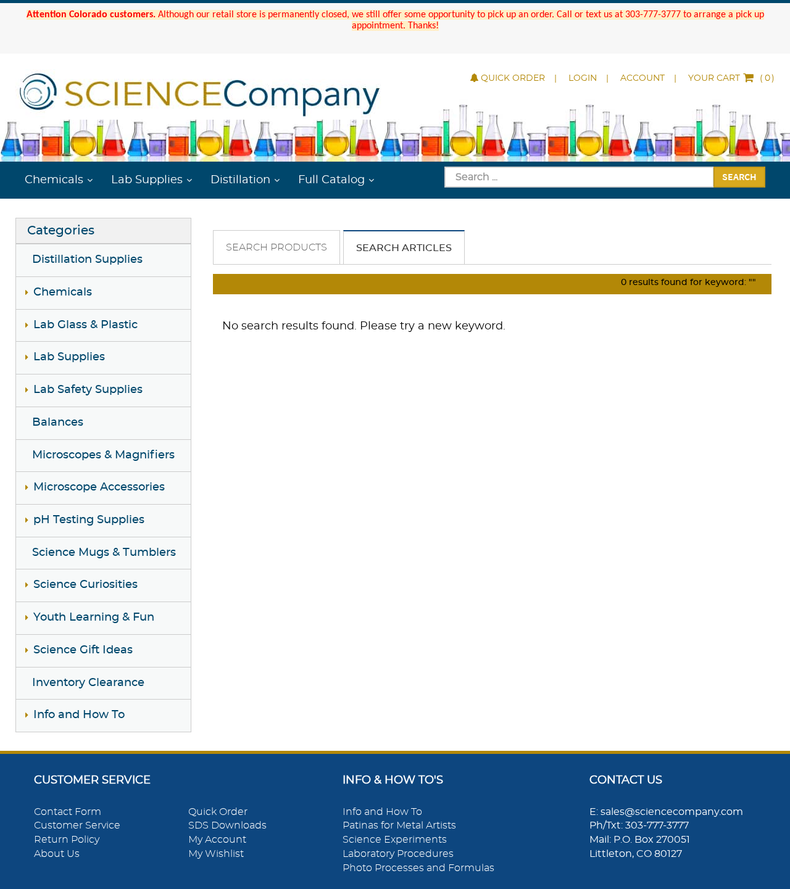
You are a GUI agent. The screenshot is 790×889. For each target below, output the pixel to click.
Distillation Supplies (87, 259)
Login (582, 78)
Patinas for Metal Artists (399, 825)
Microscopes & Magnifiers (103, 455)
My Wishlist (216, 854)
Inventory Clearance (88, 682)
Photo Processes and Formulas (418, 868)
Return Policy (66, 840)
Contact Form (67, 812)
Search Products (276, 247)
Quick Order (513, 78)
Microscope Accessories (99, 487)
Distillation (240, 180)
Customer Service (77, 825)
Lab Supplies (147, 180)
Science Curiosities (85, 584)
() (731, 78)
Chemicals (54, 180)
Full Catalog (331, 180)
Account (642, 78)
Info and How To (79, 715)
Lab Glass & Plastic (85, 325)
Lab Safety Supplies (88, 389)
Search (739, 176)
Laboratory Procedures (398, 854)
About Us (57, 854)
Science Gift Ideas (83, 650)
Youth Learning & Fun (93, 617)
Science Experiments (395, 840)
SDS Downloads (227, 825)
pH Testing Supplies (88, 520)
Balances (57, 422)
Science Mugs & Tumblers (104, 552)
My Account (217, 840)
